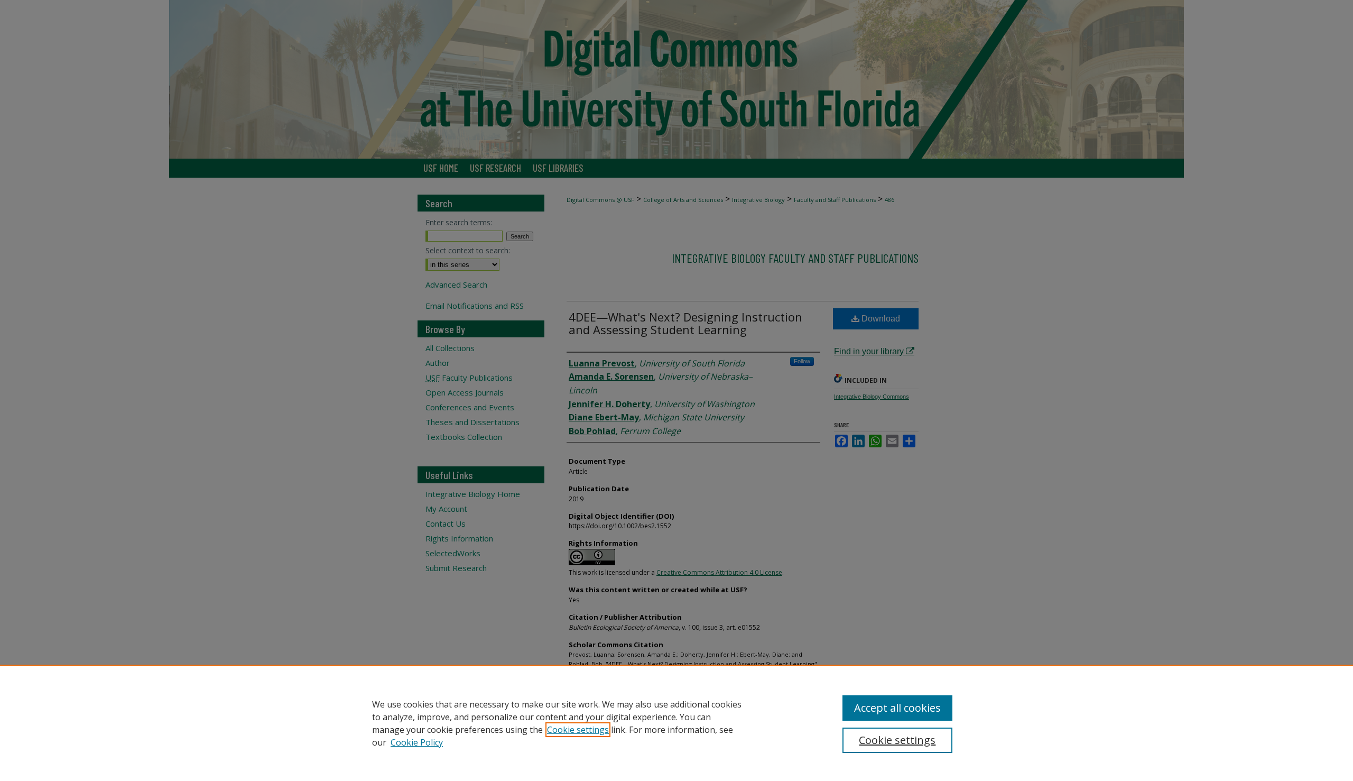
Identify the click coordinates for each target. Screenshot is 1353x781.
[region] (676, 723)
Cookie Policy (417, 742)
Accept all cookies (897, 708)
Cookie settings (578, 730)
